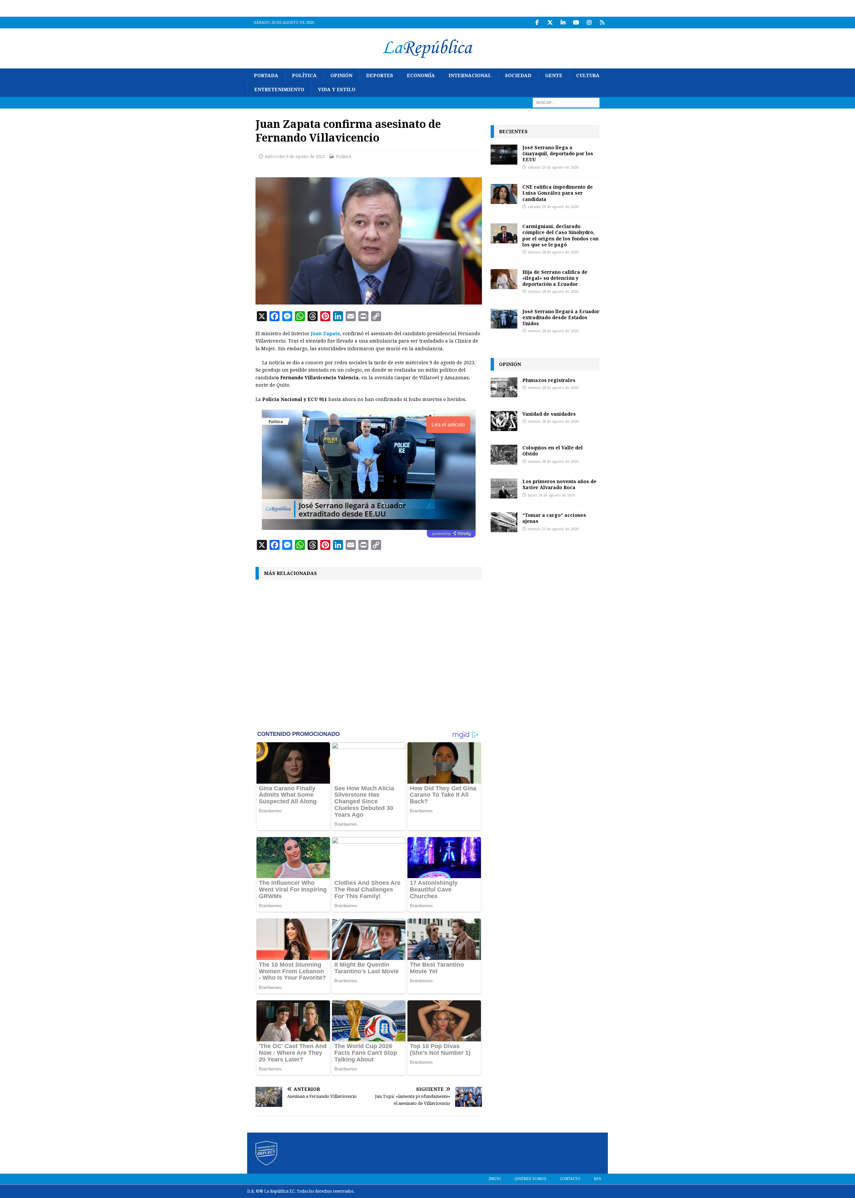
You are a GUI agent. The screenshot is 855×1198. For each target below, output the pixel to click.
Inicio (495, 1179)
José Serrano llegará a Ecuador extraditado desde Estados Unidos (561, 317)
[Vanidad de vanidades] (504, 421)
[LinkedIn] (563, 22)
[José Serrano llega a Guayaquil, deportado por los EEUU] (504, 155)
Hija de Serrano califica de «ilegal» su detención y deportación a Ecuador (554, 278)
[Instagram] (589, 22)
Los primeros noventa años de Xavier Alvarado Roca (559, 484)
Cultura (588, 75)
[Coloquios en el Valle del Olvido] (504, 455)
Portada (266, 75)
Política (304, 75)
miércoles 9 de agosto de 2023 (295, 156)
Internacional (470, 75)
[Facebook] (537, 22)
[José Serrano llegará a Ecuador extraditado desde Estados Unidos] (504, 319)
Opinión (341, 75)
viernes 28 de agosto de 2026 (553, 252)
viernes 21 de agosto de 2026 (553, 529)
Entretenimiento (279, 89)
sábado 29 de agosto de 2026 (553, 167)
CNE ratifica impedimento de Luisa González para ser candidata (557, 193)
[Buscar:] (566, 102)
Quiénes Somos (530, 1179)
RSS (597, 1179)
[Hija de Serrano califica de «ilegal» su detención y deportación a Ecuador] (504, 279)
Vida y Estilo (336, 89)
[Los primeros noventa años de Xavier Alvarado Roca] (504, 488)
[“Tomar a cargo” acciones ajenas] (504, 522)
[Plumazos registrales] (504, 387)
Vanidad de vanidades (549, 414)
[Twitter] (550, 22)
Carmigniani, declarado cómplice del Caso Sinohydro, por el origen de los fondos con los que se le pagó (560, 235)
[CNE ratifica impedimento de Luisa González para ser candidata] (504, 194)
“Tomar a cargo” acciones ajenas (554, 518)
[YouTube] (576, 22)
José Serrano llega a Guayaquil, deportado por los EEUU (557, 153)
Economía (421, 75)
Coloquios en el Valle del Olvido (552, 450)
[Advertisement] (368, 654)
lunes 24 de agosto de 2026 (551, 495)
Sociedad (518, 75)
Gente (553, 75)
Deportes (379, 75)
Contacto (570, 1179)
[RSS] (602, 22)
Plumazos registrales (548, 380)
